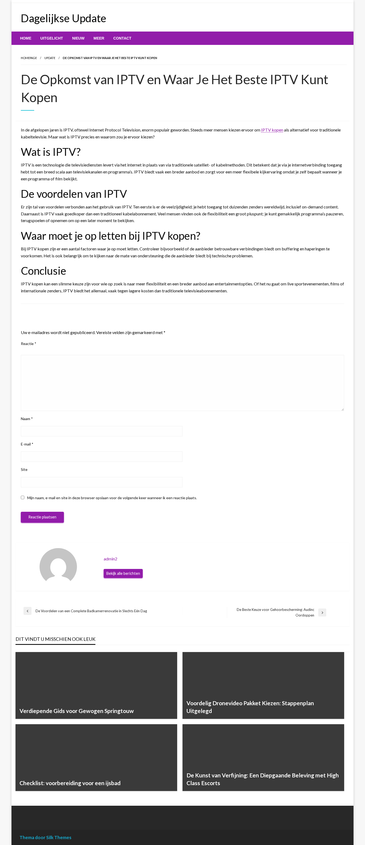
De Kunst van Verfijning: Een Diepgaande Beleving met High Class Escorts (263, 779)
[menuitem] (25, 38)
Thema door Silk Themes (45, 837)
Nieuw (78, 38)
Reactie (28, 343)
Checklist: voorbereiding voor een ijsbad (70, 783)
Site (24, 469)
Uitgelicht (51, 38)
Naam (27, 418)
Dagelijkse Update (63, 18)
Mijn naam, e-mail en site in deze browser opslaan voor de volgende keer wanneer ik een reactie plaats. (112, 497)
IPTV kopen (272, 129)
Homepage (29, 58)
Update (49, 58)
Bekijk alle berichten (123, 573)
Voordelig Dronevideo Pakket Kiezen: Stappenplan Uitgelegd (250, 707)
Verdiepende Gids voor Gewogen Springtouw (77, 710)
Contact (122, 38)
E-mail (27, 444)
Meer (99, 38)
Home (25, 38)
